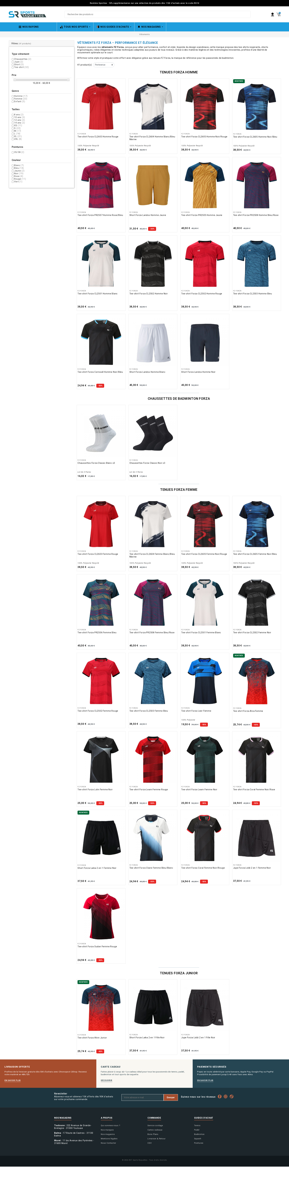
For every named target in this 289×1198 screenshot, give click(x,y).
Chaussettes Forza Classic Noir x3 (147, 463)
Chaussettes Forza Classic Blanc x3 (96, 463)
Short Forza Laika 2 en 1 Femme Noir (97, 868)
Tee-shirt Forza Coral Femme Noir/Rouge (203, 868)
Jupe (18, 62)
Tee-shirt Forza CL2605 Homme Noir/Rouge (204, 136)
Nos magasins (108, 1134)
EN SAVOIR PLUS (13, 1080)
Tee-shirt (21, 67)
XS (18, 125)
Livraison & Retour (156, 1138)
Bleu (19, 168)
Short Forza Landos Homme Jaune (147, 215)
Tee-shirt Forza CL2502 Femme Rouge (98, 711)
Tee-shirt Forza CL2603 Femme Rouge (98, 554)
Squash (197, 1138)
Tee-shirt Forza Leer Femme (196, 711)
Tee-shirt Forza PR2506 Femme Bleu (97, 632)
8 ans (18, 114)
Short (19, 64)
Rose (18, 176)
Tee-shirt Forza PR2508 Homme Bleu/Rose (256, 215)
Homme (20, 96)
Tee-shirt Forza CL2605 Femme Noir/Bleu (255, 554)
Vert (18, 181)
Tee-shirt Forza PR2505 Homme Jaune (201, 215)
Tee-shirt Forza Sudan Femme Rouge (97, 946)
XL (18, 136)
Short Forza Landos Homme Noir (198, 372)
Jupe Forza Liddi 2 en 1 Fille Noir (198, 1037)
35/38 (19, 152)
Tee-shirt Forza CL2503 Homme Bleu (252, 293)
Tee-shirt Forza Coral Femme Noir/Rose (254, 789)
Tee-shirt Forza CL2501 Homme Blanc (98, 293)
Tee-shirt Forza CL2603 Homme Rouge (98, 136)
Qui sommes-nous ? (110, 1125)
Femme (20, 99)
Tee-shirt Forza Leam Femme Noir (199, 789)
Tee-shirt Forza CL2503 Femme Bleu (148, 711)
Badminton (199, 1134)
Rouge (20, 179)
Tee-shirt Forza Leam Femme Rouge (148, 789)
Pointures (198, 1143)
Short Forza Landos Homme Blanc (147, 372)
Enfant (19, 101)
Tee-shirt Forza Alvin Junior (92, 1037)
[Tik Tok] (232, 1096)
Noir (18, 173)
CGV (150, 1143)
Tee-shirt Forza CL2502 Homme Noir (148, 293)
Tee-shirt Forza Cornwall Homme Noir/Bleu (100, 372)
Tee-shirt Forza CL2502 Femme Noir (252, 632)
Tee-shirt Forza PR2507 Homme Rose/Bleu (100, 215)
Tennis (197, 1125)
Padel (196, 1130)
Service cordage (155, 1125)
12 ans (19, 120)
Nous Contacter (108, 1143)
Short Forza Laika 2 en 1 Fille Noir (147, 1037)
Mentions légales (109, 1138)
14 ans (19, 123)
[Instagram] (226, 1096)
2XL (18, 139)
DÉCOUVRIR (106, 1080)
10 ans (19, 117)
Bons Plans (153, 1134)
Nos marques (107, 1130)
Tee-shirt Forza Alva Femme (248, 711)
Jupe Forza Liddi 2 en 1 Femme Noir (252, 868)
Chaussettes (22, 59)
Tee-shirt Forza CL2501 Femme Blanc (201, 632)
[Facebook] (220, 1096)
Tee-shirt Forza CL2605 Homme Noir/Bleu (255, 137)
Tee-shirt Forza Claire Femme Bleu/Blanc (151, 868)
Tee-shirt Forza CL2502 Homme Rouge (201, 293)
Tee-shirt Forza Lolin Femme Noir (95, 789)
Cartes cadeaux (155, 1130)
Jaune (19, 171)
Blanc (19, 165)
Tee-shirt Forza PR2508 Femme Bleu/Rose (152, 632)
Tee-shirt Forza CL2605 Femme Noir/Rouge (204, 554)
